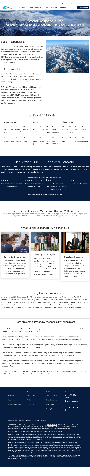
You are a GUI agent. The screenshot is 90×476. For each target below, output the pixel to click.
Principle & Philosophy (15, 404)
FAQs (29, 400)
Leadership (11, 400)
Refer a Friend (70, 4)
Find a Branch (71, 401)
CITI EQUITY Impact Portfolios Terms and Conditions (28, 431)
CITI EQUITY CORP (52, 425)
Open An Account (51, 395)
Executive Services (51, 400)
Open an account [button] (83, 7)
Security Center (51, 409)
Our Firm (11, 395)
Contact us (80, 4)
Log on (87, 4)
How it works (31, 395)
